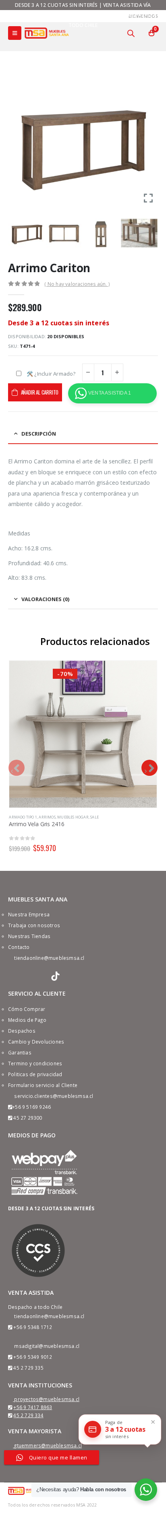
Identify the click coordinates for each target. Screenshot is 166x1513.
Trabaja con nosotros (34, 925)
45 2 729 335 (28, 1367)
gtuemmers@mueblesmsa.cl (48, 1445)
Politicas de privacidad (35, 1074)
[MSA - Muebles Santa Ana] (47, 32)
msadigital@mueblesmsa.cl (46, 1346)
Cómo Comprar (26, 1009)
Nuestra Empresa (29, 914)
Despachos (21, 1030)
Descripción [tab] (38, 433)
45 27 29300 (27, 1117)
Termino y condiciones (35, 1063)
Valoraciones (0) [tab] (45, 599)
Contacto (19, 947)
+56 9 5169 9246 (31, 1107)
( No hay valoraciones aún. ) (77, 284)
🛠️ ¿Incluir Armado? (51, 373)
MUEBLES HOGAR (73, 817)
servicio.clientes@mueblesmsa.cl (53, 1096)
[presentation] (16, 768)
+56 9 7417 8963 (32, 1407)
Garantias (19, 1052)
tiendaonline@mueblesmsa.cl (49, 958)
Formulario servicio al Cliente (42, 1085)
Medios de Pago (27, 1020)
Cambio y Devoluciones (36, 1041)
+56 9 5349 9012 (32, 1357)
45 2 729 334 (28, 1415)
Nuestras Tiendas (29, 936)
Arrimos (47, 817)
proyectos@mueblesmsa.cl (46, 1399)
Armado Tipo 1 (23, 817)
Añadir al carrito (40, 392)
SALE (94, 817)
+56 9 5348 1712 (32, 1327)
